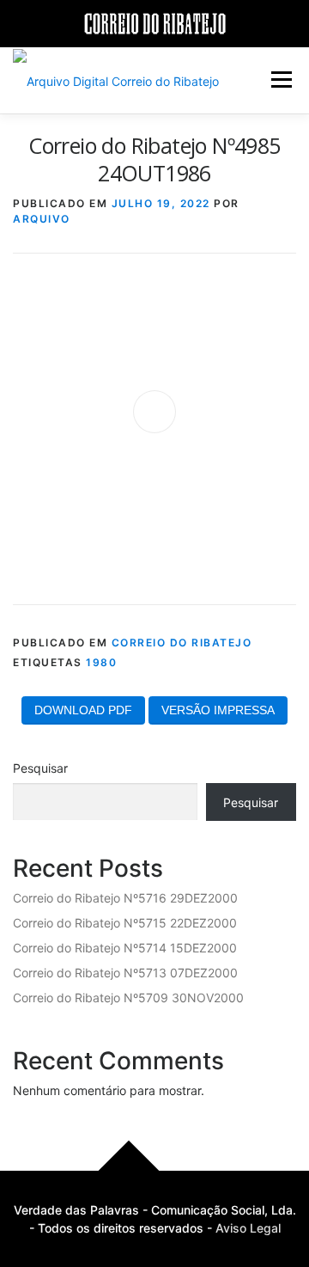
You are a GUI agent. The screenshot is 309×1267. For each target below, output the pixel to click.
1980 (101, 662)
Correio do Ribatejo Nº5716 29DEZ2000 (125, 898)
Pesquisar (40, 768)
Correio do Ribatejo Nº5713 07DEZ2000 (125, 972)
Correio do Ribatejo (182, 642)
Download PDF (83, 710)
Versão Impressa (218, 710)
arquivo (41, 218)
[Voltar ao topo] (129, 1170)
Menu (281, 79)
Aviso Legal (248, 1228)
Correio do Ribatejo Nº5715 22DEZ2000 (125, 922)
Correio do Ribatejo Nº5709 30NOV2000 (128, 997)
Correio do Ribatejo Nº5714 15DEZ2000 (125, 947)
